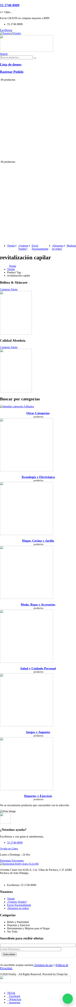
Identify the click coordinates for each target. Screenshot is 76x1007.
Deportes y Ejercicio (38, 796)
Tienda (11, 245)
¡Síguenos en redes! (57, 247)
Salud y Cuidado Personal (38, 668)
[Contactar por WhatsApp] (68, 999)
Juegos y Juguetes (38, 732)
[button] (4, 53)
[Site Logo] (10, 33)
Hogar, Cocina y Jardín (38, 540)
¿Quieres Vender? (23, 247)
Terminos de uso (43, 964)
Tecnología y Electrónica (38, 477)
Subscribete (9, 954)
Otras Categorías (38, 413)
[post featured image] (17, 406)
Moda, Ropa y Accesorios (38, 604)
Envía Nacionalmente (40, 247)
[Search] (34, 58)
